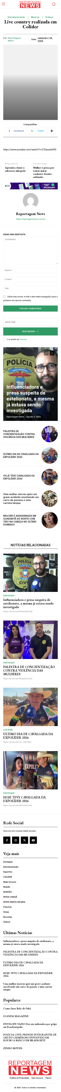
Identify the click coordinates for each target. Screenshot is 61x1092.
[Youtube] (33, 840)
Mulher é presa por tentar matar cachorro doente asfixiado (43, 172)
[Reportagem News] (30, 201)
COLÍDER (8, 730)
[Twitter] (24, 840)
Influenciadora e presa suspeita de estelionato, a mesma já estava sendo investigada (30, 398)
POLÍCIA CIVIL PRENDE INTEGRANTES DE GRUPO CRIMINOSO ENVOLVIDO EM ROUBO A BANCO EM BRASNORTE (29, 1037)
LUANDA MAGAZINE (16, 1016)
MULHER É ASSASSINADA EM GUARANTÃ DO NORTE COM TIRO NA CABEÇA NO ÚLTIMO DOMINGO (19, 520)
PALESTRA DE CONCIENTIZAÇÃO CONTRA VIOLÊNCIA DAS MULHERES (19, 434)
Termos (23, 339)
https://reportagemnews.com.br (30, 219)
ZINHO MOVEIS (12, 1048)
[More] (51, 131)
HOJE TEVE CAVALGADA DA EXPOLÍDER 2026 (19, 477)
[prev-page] (46, 353)
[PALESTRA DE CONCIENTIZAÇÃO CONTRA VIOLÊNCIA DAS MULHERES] (49, 434)
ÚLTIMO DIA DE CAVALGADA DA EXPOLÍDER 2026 (21, 456)
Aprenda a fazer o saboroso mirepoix (15, 169)
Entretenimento (16, 17)
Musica (35, 17)
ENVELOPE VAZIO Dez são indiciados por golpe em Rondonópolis (30, 1025)
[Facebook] (6, 840)
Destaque (8, 596)
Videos (49, 17)
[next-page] (52, 353)
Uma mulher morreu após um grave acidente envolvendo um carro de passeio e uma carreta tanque (21, 499)
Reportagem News (14, 39)
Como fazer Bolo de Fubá (17, 1008)
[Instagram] (15, 840)
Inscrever (28, 331)
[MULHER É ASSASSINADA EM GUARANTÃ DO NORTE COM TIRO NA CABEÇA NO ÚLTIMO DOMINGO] (49, 520)
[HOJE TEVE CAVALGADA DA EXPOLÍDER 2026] (49, 477)
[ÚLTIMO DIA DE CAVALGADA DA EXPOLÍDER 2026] (49, 455)
